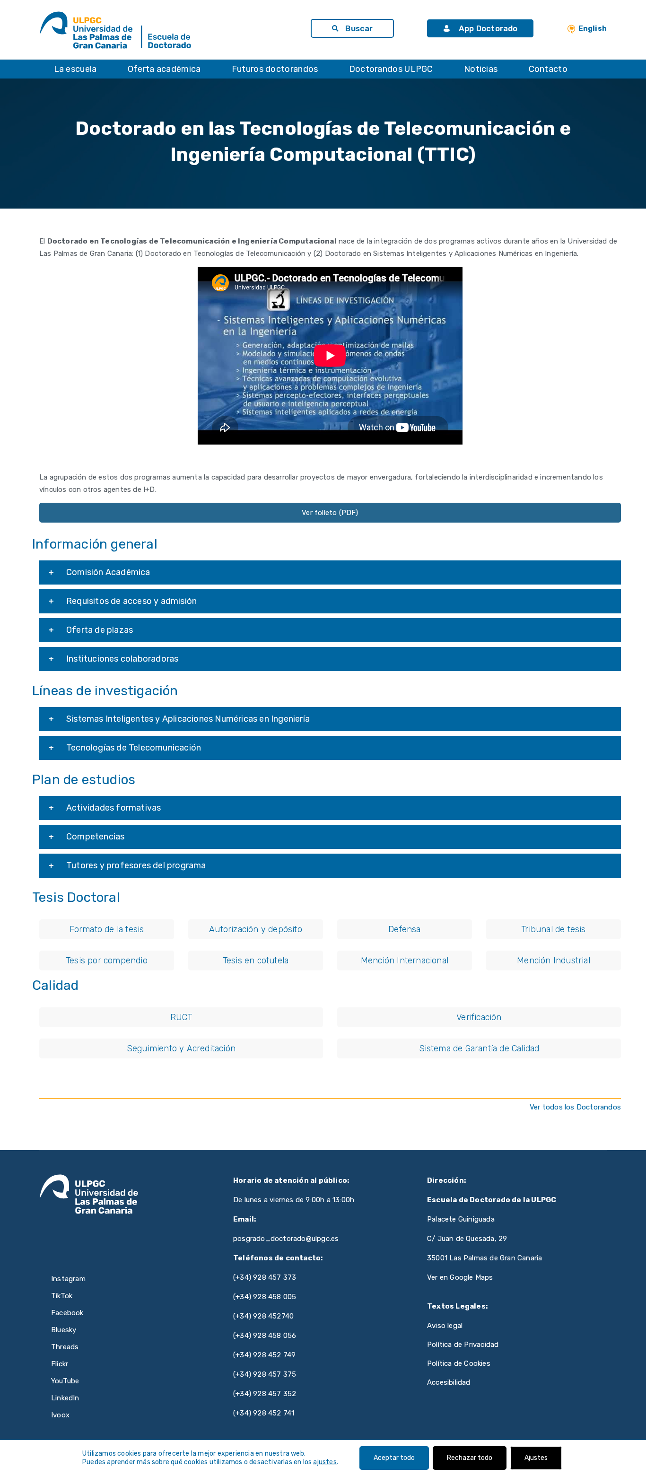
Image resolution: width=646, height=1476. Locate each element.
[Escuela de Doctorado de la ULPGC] (216, 30)
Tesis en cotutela (255, 960)
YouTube (65, 1381)
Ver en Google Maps (460, 1277)
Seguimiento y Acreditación (181, 1048)
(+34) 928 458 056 (264, 1335)
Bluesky (63, 1330)
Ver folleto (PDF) (330, 512)
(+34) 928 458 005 (264, 1297)
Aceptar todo (394, 1458)
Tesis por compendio (107, 960)
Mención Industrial (553, 960)
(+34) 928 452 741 (263, 1413)
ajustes (324, 1462)
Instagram (68, 1279)
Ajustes (536, 1458)
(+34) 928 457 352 (264, 1393)
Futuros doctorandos (275, 69)
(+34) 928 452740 (263, 1316)
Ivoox (60, 1415)
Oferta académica (164, 69)
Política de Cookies (458, 1363)
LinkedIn (65, 1398)
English (592, 28)
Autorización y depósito (255, 929)
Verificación (478, 1017)
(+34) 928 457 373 (264, 1277)
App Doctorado (487, 28)
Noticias (481, 69)
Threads (65, 1347)
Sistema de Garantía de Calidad (479, 1048)
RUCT (181, 1017)
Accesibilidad (449, 1382)
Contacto (548, 69)
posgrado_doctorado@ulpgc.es (286, 1238)
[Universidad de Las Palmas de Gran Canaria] (89, 30)
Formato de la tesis (107, 929)
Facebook (67, 1313)
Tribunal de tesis (553, 929)
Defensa (404, 929)
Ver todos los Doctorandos (575, 1107)
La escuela (75, 69)
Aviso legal (445, 1325)
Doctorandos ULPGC (391, 69)
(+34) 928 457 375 (264, 1374)
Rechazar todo (469, 1458)
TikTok (61, 1296)
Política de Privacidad (462, 1344)
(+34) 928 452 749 (264, 1355)
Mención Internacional (404, 960)
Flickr (59, 1364)
